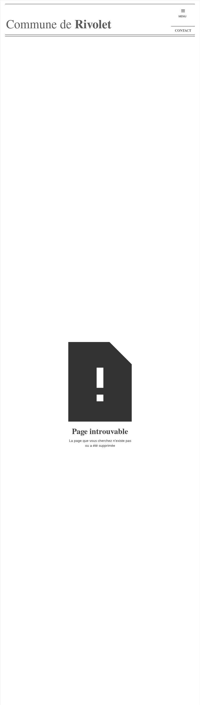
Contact (183, 30)
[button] (182, 13)
